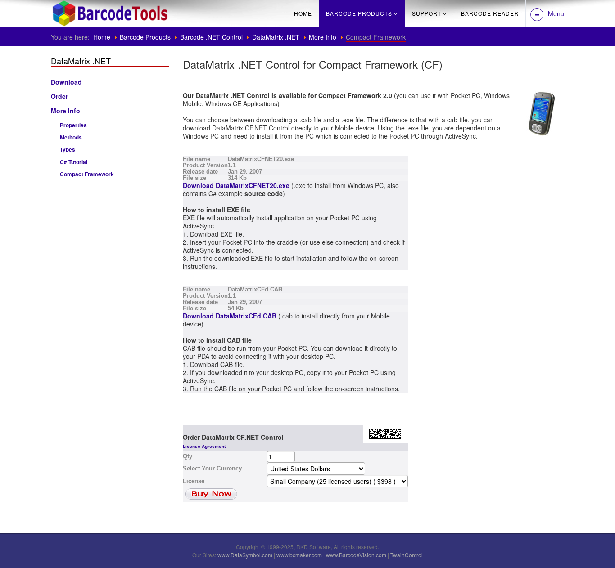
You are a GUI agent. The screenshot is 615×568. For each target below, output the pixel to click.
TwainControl (406, 555)
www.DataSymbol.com (244, 555)
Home (303, 13)
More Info (322, 36)
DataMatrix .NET (275, 36)
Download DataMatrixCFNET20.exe (236, 185)
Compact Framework (87, 174)
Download (66, 81)
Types (67, 149)
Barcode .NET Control (211, 36)
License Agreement (204, 446)
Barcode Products (359, 13)
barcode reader (490, 13)
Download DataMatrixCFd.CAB (229, 315)
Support (426, 13)
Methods (71, 137)
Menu (556, 13)
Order (59, 96)
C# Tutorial (73, 162)
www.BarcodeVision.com (356, 555)
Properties (73, 125)
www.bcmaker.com (299, 555)
